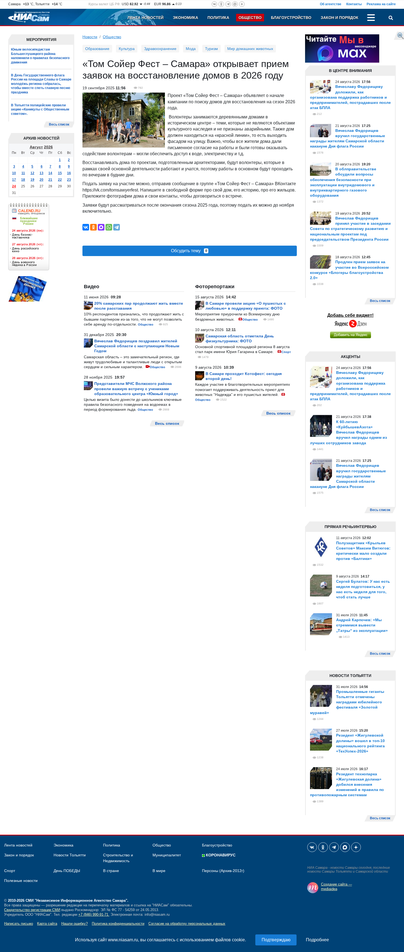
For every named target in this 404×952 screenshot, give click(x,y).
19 (32, 180)
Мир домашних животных (250, 48)
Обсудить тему (189, 250)
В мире (159, 870)
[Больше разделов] (371, 18)
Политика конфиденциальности (118, 924)
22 (60, 180)
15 (60, 173)
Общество (250, 17)
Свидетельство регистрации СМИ (32, 910)
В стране (111, 870)
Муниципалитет (167, 855)
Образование (97, 48)
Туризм (211, 48)
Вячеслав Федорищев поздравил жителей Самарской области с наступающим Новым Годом (136, 346)
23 (69, 180)
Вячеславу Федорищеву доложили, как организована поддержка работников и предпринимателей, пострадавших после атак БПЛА (350, 97)
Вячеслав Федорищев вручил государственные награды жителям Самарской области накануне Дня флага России (348, 476)
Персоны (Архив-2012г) (223, 870)
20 (41, 180)
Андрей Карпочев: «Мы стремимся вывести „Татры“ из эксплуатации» (362, 625)
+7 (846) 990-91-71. (93, 914)
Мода (191, 48)
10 (14, 173)
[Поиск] (391, 18)
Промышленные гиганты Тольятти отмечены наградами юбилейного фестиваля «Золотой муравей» (347, 702)
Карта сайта (47, 924)
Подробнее (317, 939)
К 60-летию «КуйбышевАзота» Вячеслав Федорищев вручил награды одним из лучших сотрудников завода (348, 432)
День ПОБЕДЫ (67, 870)
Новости (89, 37)
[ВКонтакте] (85, 227)
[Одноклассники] (93, 227)
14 (50, 173)
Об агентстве (330, 4)
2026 (48, 147)
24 (14, 186)
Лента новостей (146, 17)
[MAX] (101, 227)
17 (14, 180)
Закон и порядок (339, 17)
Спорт (286, 352)
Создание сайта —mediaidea (336, 886)
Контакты (354, 4)
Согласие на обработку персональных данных (186, 924)
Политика (218, 17)
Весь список (59, 124)
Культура (127, 48)
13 (41, 173)
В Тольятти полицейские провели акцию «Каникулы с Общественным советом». (40, 109)
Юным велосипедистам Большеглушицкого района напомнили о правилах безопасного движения (40, 56)
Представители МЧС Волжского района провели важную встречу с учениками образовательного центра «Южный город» (136, 388)
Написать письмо (18, 924)
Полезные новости (21, 880)
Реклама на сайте (381, 4)
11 (23, 173)
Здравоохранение (160, 48)
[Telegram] (116, 227)
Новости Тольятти (70, 855)
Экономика (185, 17)
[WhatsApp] (109, 227)
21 (50, 180)
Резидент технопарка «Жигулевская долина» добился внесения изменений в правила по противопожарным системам (347, 784)
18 (23, 180)
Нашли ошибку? (74, 924)
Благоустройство (291, 17)
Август (36, 147)
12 (32, 173)
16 (69, 173)
